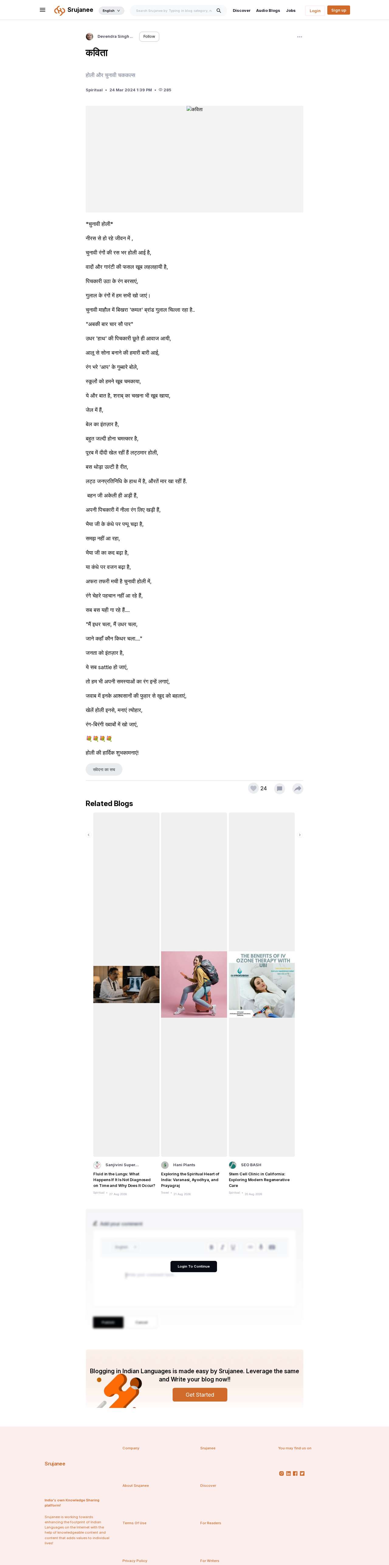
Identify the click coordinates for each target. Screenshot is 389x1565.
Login (315, 11)
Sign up (338, 10)
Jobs (291, 10)
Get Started (200, 1394)
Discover (242, 10)
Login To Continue (194, 1266)
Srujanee (55, 1464)
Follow (149, 36)
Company (130, 1448)
